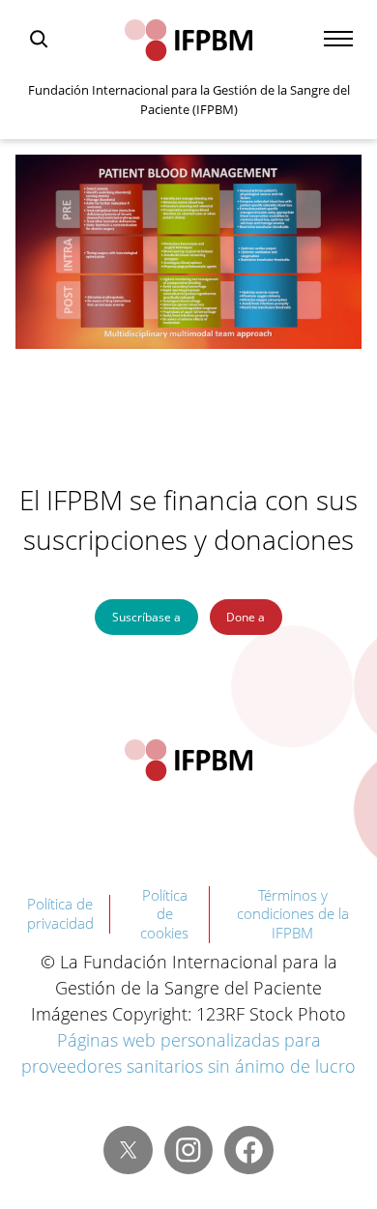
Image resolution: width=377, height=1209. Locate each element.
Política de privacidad (60, 913)
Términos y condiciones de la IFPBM (293, 913)
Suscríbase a (146, 617)
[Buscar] (38, 38)
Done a (245, 617)
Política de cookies (164, 913)
